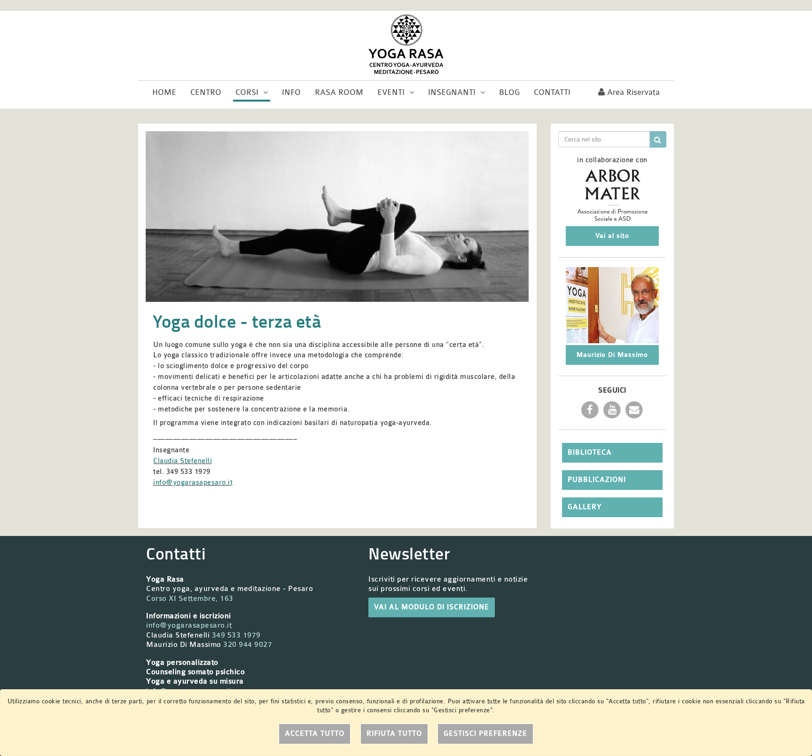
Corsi (248, 92)
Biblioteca (590, 453)
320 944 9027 (247, 644)
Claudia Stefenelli (182, 461)
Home (164, 92)
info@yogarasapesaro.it (193, 483)
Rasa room (339, 92)
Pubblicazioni (597, 480)
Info (291, 92)
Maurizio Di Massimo (612, 355)
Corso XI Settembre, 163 (190, 598)
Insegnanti (453, 92)
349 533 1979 (236, 635)
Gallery (584, 507)
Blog (509, 92)
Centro (205, 92)
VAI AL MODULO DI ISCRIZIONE (431, 607)
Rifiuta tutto (394, 734)
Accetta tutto (314, 734)
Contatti (552, 92)
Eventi (392, 92)
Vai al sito (612, 236)
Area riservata (632, 92)
